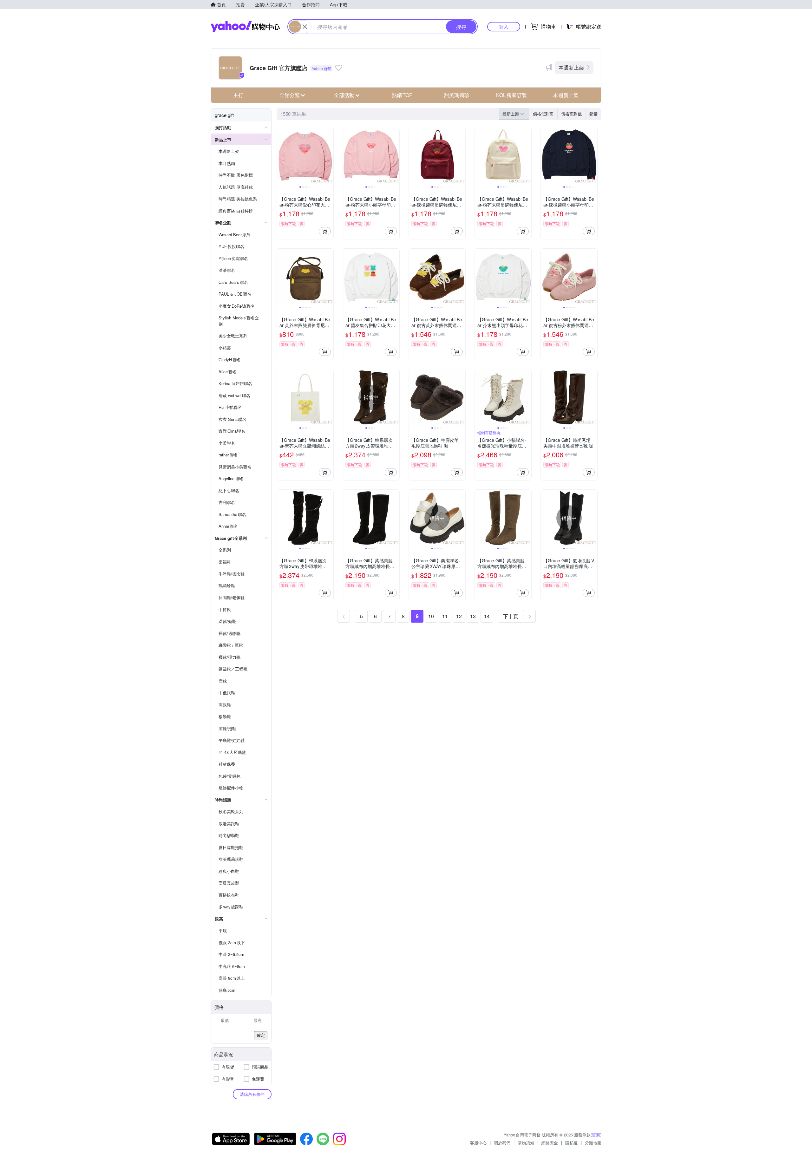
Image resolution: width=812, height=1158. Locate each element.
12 (459, 616)
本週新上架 (571, 67)
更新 (596, 1135)
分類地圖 (593, 1143)
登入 (503, 26)
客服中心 (478, 1143)
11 (445, 616)
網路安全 (549, 1143)
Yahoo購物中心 (245, 26)
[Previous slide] (281, 156)
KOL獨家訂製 (511, 95)
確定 (261, 1035)
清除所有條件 (252, 1094)
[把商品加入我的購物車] (325, 231)
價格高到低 (571, 114)
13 (473, 616)
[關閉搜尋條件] (305, 26)
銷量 (593, 114)
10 (431, 616)
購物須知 (526, 1143)
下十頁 (510, 616)
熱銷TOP (402, 95)
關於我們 (502, 1143)
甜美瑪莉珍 (456, 95)
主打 (238, 95)
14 (487, 616)
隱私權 (571, 1143)
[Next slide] (329, 156)
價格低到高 (543, 114)
